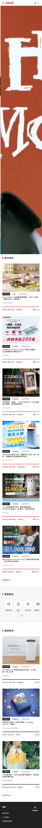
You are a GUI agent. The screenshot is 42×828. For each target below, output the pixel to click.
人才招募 (5, 817)
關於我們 (5, 813)
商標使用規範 (7, 821)
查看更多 (7, 580)
